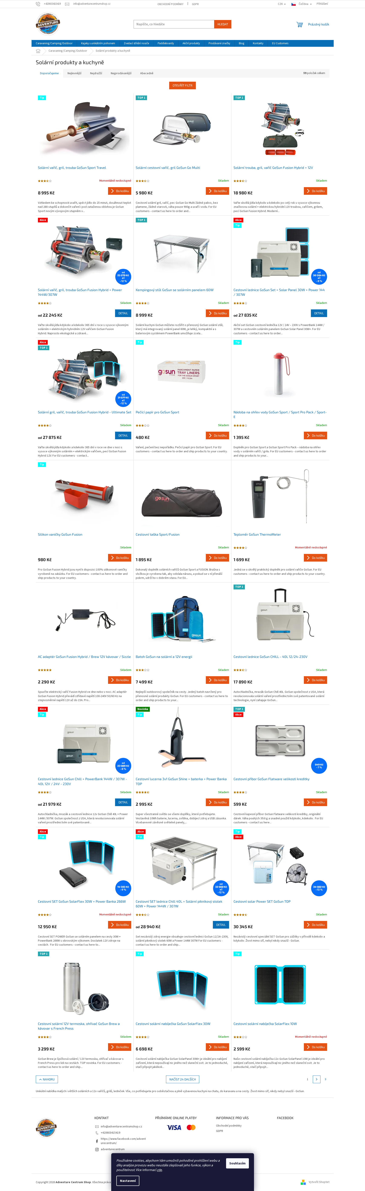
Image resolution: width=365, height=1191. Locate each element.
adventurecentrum (113, 1149)
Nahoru (49, 1079)
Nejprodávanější (121, 73)
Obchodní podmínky (170, 4)
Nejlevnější (74, 73)
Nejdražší (96, 73)
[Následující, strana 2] (316, 1079)
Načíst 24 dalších (182, 1079)
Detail (123, 313)
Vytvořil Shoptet (319, 1182)
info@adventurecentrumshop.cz (121, 1126)
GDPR (195, 4)
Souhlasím (237, 1163)
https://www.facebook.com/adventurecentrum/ (123, 1141)
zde (159, 1170)
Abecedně (146, 73)
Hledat (223, 24)
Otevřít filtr (182, 85)
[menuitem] (54, 43)
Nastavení (128, 1180)
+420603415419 (110, 1133)
